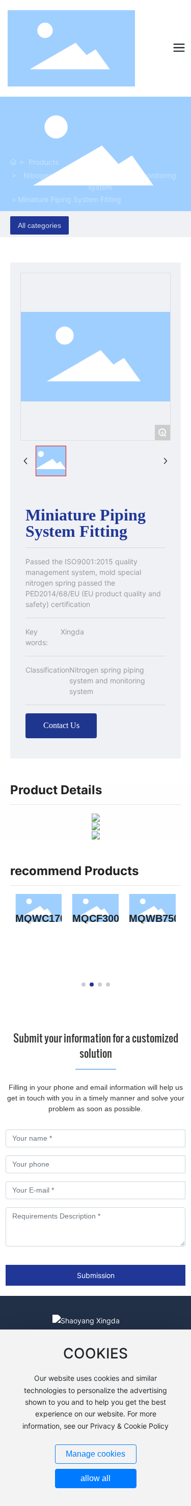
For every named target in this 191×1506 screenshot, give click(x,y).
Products (44, 162)
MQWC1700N (46, 917)
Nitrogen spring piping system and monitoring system (99, 181)
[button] (83, 984)
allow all (95, 1478)
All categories (39, 225)
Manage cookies (95, 1454)
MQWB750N (157, 917)
